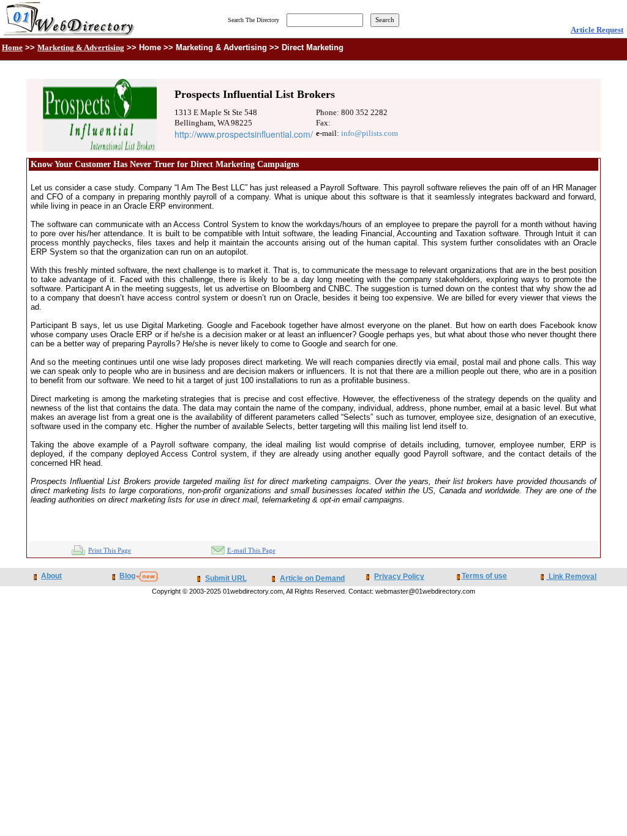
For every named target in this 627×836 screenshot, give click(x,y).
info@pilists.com (369, 133)
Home (12, 47)
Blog (127, 576)
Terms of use (484, 576)
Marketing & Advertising (80, 47)
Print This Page (109, 550)
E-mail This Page (251, 550)
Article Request (597, 29)
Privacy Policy (399, 576)
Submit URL (226, 578)
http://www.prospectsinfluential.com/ (244, 134)
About (51, 576)
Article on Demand (312, 578)
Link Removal (572, 576)
